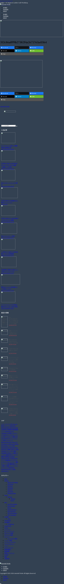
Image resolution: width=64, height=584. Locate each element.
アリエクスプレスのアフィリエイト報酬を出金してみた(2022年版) (13, 360)
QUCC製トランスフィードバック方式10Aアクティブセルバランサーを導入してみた (13, 388)
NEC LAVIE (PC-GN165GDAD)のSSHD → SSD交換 (13, 341)
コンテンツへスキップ (6, 1)
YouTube (5, 568)
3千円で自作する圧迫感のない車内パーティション (13, 350)
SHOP (5, 570)
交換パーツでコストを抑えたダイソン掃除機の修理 (13, 332)
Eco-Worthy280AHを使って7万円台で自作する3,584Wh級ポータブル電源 (13, 320)
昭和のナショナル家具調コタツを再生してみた (13, 377)
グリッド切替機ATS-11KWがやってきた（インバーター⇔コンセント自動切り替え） (13, 400)
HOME (5, 567)
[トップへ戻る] (0, 583)
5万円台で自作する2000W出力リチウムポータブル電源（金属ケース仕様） (14, 411)
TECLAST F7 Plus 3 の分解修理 (13, 369)
